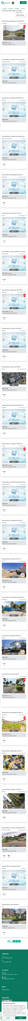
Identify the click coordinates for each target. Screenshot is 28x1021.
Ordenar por (19, 12)
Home (5, 8)
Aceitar (21, 1018)
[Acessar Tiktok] (8, 1001)
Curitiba (17, 8)
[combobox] (21, 15)
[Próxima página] (19, 941)
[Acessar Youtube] (11, 1001)
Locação (10, 8)
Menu (24, 2)
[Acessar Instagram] (6, 1001)
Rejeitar (8, 1018)
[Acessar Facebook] (3, 1001)
